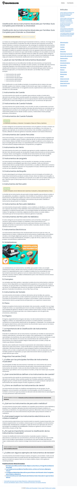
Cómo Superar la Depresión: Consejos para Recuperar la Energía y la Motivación (66, 30)
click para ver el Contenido (27, 37)
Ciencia (62, 45)
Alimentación (64, 42)
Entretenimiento (65, 63)
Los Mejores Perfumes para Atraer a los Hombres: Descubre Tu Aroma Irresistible (66, 24)
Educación (63, 60)
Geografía (63, 65)
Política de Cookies (50, 488)
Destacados (64, 58)
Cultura (62, 49)
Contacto (70, 3)
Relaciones (63, 74)
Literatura (63, 67)
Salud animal (64, 81)
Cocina (62, 47)
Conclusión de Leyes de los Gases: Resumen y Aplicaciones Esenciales (22, 481)
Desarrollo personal (66, 56)
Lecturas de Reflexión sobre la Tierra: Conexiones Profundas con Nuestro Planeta (25, 482)
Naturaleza (63, 72)
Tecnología (63, 85)
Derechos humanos (66, 54)
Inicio (63, 3)
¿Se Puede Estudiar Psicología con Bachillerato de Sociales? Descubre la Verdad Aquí (67, 34)
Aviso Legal (41, 488)
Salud (62, 76)
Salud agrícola (64, 79)
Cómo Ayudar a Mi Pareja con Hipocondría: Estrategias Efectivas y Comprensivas (67, 20)
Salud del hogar (65, 83)
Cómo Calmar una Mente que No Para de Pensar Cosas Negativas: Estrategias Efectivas (67, 14)
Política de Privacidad (31, 488)
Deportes (63, 51)
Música (62, 70)
